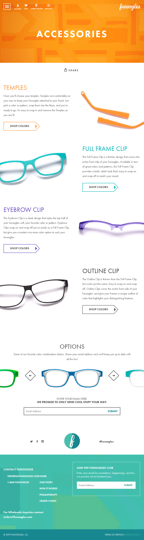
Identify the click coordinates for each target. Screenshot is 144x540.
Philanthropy (48, 494)
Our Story (46, 482)
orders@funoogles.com (23, 476)
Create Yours (48, 500)
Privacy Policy (132, 534)
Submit (112, 411)
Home (43, 476)
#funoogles (106, 441)
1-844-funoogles (18, 482)
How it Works (48, 488)
